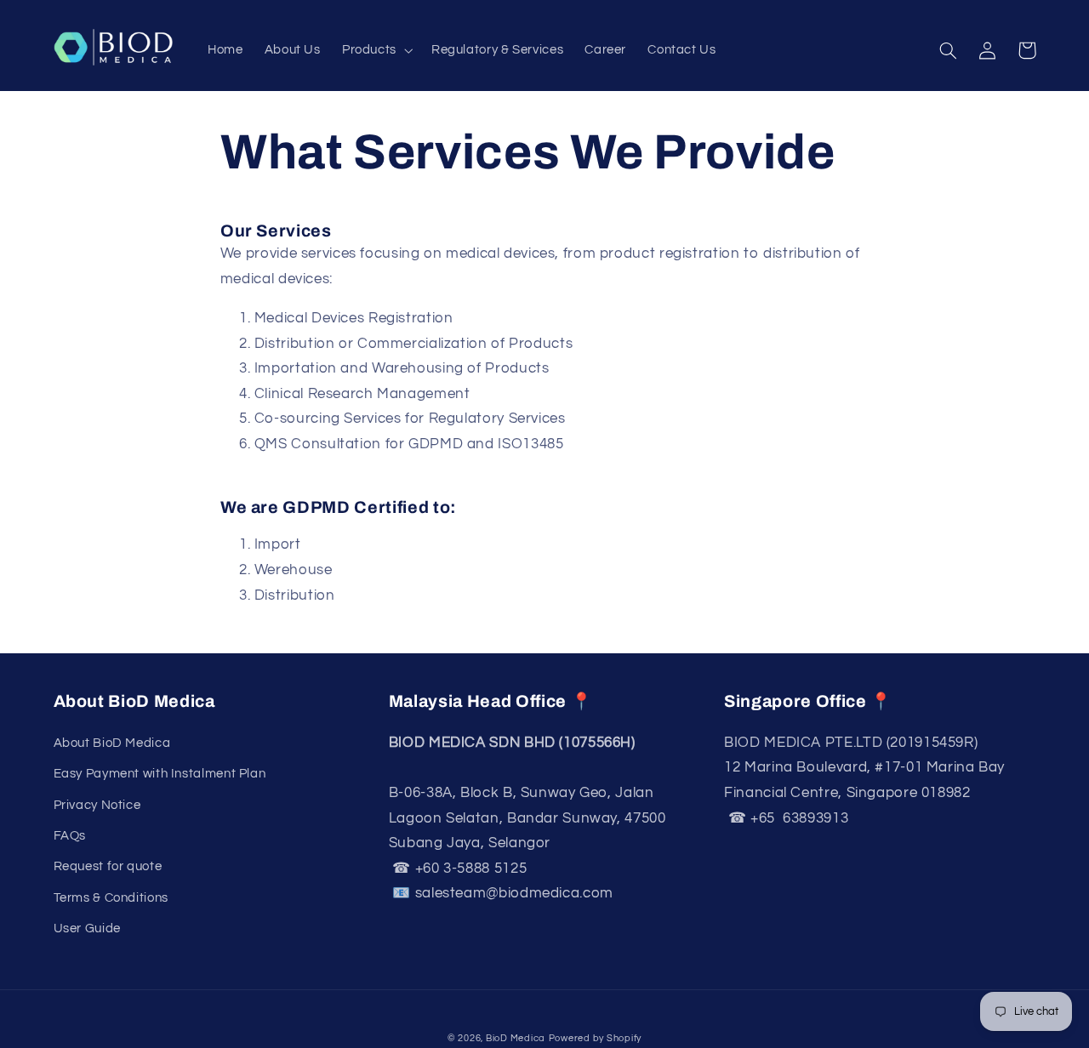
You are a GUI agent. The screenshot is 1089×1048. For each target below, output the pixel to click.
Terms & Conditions (111, 897)
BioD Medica (515, 1038)
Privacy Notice (97, 805)
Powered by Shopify (595, 1038)
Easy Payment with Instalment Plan (160, 773)
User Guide (87, 928)
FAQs (70, 835)
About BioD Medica (112, 743)
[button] (375, 51)
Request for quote (108, 866)
